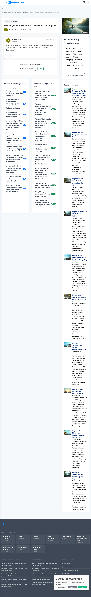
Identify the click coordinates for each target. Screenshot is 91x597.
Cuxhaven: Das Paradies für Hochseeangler (77, 391)
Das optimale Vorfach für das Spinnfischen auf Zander (45, 569)
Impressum (67, 563)
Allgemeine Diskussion (11, 21)
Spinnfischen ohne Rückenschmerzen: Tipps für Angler (13, 564)
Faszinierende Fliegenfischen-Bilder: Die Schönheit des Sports (45, 583)
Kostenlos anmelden (27, 69)
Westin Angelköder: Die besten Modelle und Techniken (44, 564)
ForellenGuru (13, 29)
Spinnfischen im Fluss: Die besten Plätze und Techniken (45, 575)
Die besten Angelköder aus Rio (41, 579)
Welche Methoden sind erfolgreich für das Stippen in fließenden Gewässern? (42, 136)
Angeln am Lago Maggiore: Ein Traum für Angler (79, 135)
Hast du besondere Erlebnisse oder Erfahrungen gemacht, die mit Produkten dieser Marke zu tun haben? (14, 104)
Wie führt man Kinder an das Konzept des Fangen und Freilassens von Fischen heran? (14, 158)
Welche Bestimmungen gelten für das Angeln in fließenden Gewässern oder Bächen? (43, 109)
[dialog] (71, 582)
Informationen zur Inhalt (71, 570)
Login (40, 68)
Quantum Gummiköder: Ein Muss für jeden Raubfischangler (14, 585)
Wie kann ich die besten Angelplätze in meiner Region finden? (14, 179)
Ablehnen (72, 587)
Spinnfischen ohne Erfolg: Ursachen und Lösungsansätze (14, 569)
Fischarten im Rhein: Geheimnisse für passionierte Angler (13, 575)
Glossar (66, 573)
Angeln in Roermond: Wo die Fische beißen (79, 214)
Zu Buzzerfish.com (76, 75)
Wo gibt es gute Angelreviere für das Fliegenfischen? (13, 114)
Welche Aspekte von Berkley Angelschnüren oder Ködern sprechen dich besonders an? (14, 188)
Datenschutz (67, 567)
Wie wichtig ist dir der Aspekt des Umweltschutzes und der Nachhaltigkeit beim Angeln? (14, 138)
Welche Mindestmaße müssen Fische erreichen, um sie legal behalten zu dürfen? (43, 123)
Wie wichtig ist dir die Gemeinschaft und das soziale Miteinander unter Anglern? (13, 169)
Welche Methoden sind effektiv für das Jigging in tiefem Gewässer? (14, 149)
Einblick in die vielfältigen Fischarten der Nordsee (14, 580)
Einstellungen (61, 587)
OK (82, 587)
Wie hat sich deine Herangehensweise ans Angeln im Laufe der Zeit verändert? (14, 92)
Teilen (9, 55)
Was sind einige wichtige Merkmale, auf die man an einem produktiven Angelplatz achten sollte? (14, 125)
